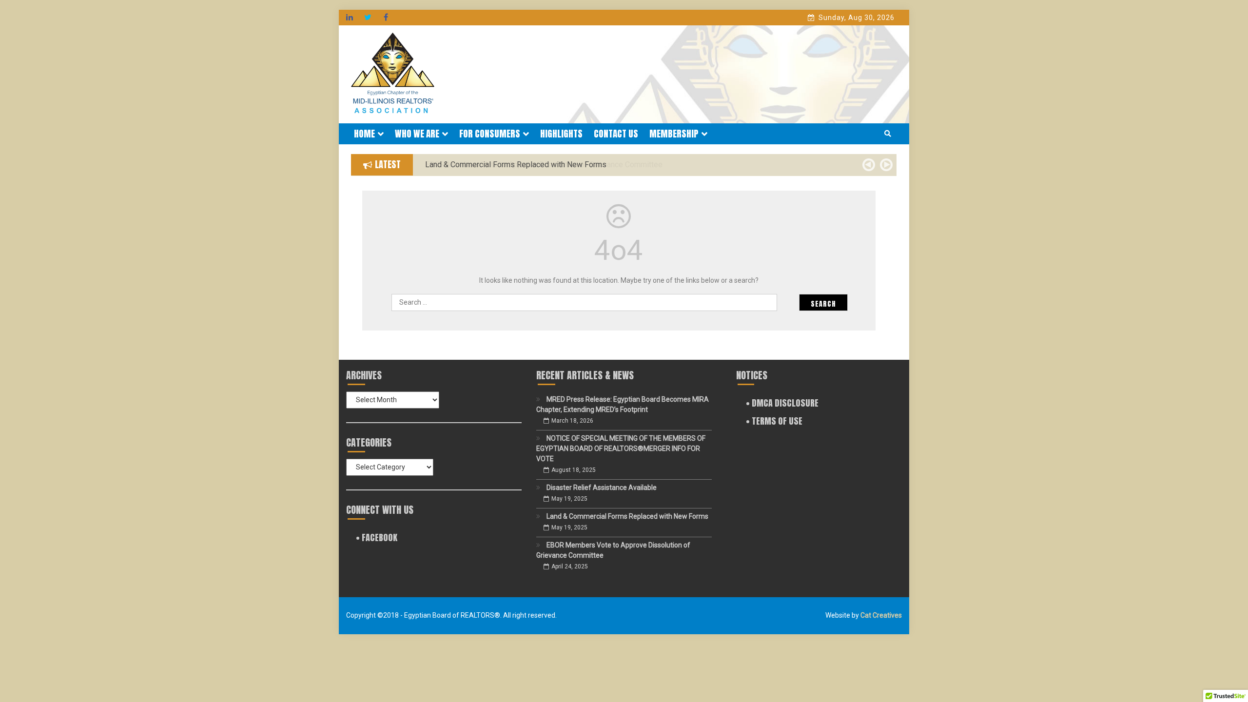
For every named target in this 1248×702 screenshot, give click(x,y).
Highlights (561, 133)
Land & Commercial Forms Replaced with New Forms (627, 516)
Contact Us (616, 133)
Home (364, 133)
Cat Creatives (881, 615)
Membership (674, 133)
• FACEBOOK (376, 537)
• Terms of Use (774, 421)
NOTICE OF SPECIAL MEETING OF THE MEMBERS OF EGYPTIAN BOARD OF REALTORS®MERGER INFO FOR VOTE (620, 448)
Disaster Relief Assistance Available (601, 487)
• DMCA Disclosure (782, 403)
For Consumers (489, 133)
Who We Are (417, 133)
